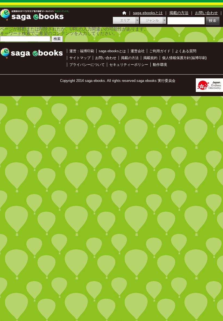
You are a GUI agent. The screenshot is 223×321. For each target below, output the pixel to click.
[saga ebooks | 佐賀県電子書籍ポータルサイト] (34, 19)
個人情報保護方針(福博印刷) (184, 58)
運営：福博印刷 (81, 51)
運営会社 (138, 51)
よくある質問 (185, 51)
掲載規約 (150, 58)
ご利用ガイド (160, 51)
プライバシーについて (87, 65)
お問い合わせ (206, 13)
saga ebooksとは (148, 13)
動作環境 (160, 65)
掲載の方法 (178, 13)
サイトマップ (80, 58)
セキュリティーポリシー (128, 65)
